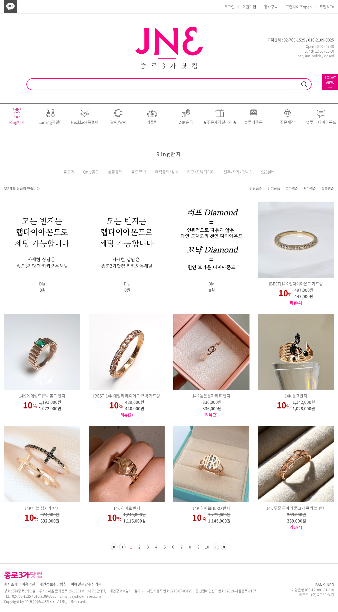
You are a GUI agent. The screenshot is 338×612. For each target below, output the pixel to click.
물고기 (68, 172)
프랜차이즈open (299, 6)
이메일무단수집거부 (86, 584)
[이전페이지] (122, 547)
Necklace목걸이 (84, 122)
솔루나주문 (253, 122)
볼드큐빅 (138, 172)
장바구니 (271, 6)
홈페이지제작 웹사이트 (103, 601)
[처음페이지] (114, 547)
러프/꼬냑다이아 (201, 172)
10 (207, 546)
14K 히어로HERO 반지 (211, 508)
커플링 (152, 122)
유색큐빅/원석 (167, 172)
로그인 (229, 6)
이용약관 (28, 584)
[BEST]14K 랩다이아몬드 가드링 (296, 284)
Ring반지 (17, 122)
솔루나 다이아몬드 (321, 122)
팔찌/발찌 (118, 122)
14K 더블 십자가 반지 (42, 508)
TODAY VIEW (330, 82)
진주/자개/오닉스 (237, 172)
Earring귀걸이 (51, 122)
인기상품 (273, 188)
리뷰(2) (126, 415)
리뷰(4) (296, 303)
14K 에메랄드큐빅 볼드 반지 (42, 396)
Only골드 (91, 172)
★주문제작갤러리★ (220, 122)
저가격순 (309, 188)
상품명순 (327, 188)
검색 (304, 84)
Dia (42, 284)
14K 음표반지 (296, 396)
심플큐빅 (115, 172)
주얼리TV (327, 6)
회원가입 (249, 6)
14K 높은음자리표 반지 (211, 396)
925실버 (268, 172)
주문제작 (287, 122)
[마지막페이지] (224, 547)
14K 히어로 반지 (126, 508)
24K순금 (186, 122)
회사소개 (11, 584)
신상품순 (256, 188)
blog (122, 601)
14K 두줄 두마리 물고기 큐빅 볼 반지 (296, 508)
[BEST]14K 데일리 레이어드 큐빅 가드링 (126, 396)
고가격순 (291, 188)
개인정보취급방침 (53, 584)
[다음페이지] (216, 547)
